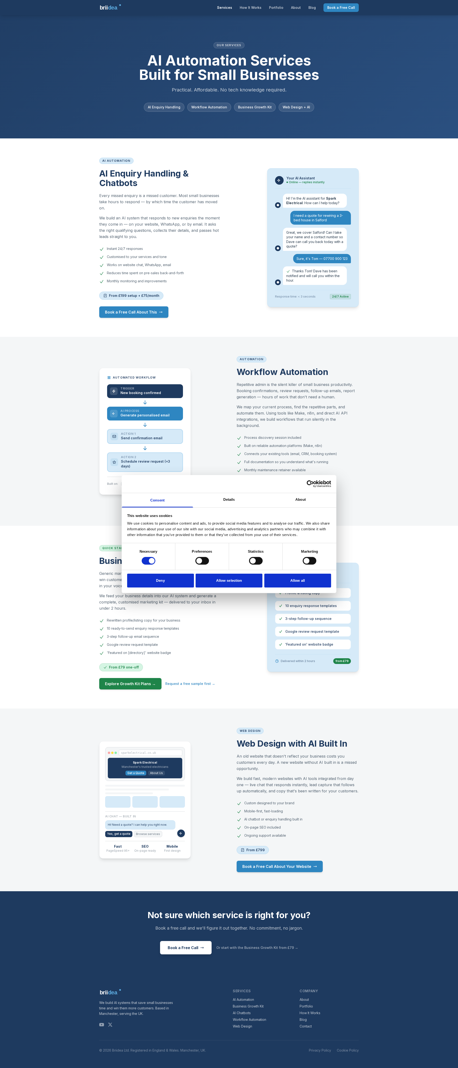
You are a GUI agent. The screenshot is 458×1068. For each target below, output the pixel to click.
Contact (306, 1026)
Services (224, 7)
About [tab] (300, 499)
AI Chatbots (242, 1013)
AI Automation (243, 999)
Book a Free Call (341, 7)
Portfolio (276, 7)
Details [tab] (229, 499)
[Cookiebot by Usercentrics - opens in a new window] (310, 483)
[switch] (202, 561)
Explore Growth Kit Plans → (130, 683)
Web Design (242, 1026)
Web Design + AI (296, 107)
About (296, 7)
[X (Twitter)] (110, 1024)
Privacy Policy (320, 1050)
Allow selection (229, 580)
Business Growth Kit (255, 107)
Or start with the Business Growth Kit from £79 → (257, 948)
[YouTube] (101, 1024)
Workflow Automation (209, 107)
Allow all (297, 580)
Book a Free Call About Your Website (276, 866)
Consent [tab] (157, 500)
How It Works (250, 7)
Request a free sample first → (190, 684)
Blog (312, 7)
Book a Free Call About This (131, 312)
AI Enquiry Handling (164, 107)
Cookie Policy (348, 1050)
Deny (160, 580)
